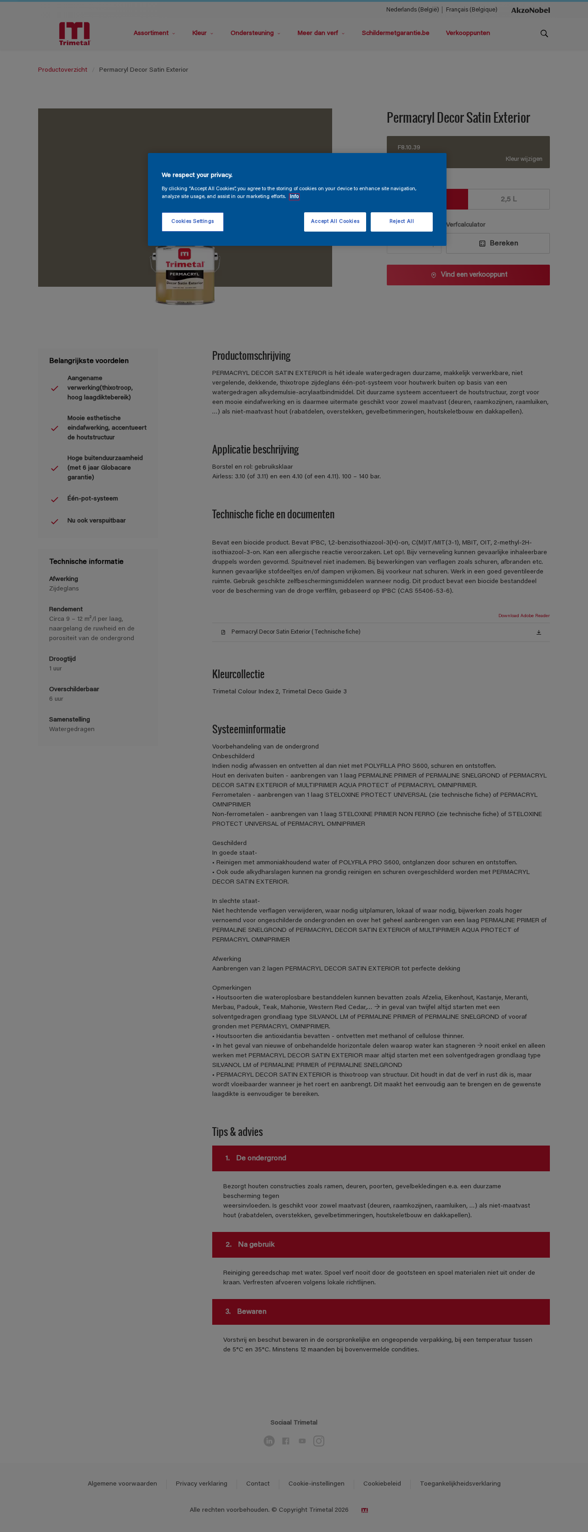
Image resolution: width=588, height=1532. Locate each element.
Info (294, 196)
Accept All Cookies (335, 221)
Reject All (402, 221)
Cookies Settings (192, 221)
